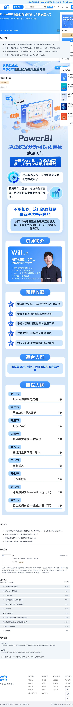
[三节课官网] (6, 7)
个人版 (44, 680)
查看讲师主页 (63, 556)
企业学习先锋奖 (32, 693)
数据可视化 (4, 82)
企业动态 (30, 686)
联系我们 (55, 683)
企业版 (62, 7)
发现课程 (17, 7)
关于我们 (30, 680)
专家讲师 (54, 7)
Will (13, 556)
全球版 (67, 7)
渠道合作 (55, 680)
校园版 (44, 690)
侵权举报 (55, 690)
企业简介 (30, 683)
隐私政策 (67, 683)
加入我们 (55, 686)
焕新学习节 (45, 693)
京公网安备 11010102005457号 (59, 704)
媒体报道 (30, 690)
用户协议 (67, 680)
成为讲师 (58, 7)
